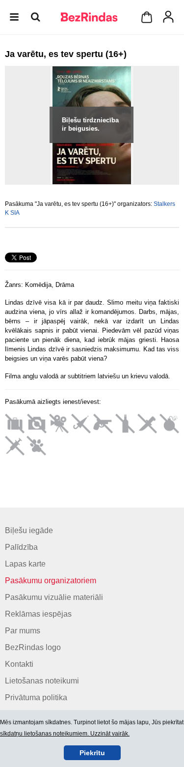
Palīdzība (21, 547)
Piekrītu (92, 753)
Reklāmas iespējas (38, 614)
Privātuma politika (36, 697)
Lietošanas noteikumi (42, 681)
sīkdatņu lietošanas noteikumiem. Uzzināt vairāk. (65, 733)
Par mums (22, 630)
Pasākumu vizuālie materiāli (54, 597)
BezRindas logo (33, 647)
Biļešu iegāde (29, 530)
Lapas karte (25, 564)
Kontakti (19, 664)
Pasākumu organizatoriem (50, 580)
